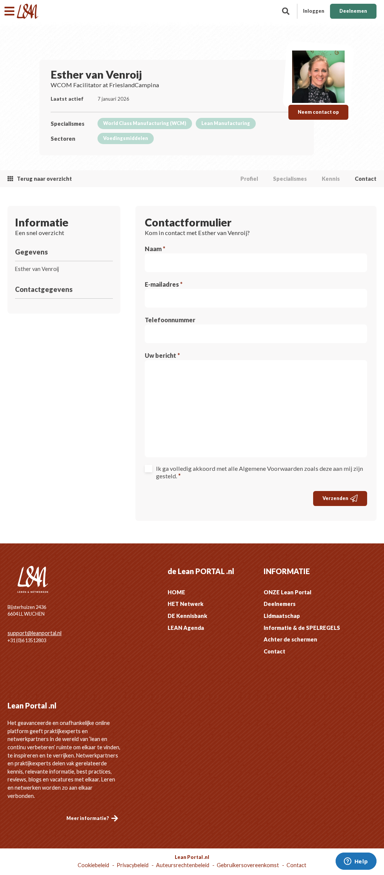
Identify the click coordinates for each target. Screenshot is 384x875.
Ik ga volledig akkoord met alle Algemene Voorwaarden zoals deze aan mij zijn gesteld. (259, 472)
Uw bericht (162, 355)
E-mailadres (164, 284)
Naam (155, 248)
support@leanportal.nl (35, 633)
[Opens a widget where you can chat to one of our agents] (355, 862)
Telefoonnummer (170, 319)
